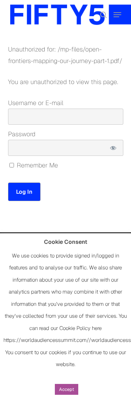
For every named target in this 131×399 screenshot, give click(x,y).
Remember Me (36, 165)
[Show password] (113, 148)
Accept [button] (66, 389)
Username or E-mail (35, 103)
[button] (117, 14)
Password (21, 134)
